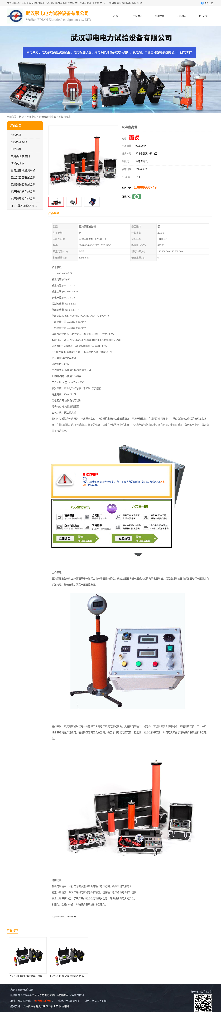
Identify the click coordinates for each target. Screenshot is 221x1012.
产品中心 (137, 16)
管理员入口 (52, 1006)
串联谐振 (16, 149)
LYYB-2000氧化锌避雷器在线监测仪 (28, 976)
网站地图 (64, 1006)
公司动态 (181, 16)
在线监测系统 (19, 142)
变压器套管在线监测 (23, 177)
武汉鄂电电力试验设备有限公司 (52, 995)
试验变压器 (17, 163)
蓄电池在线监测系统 (23, 170)
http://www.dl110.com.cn (64, 916)
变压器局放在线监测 (23, 198)
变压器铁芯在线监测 (23, 184)
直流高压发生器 (47, 116)
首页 (115, 16)
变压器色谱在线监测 (23, 191)
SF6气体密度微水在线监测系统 (29, 205)
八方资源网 (29, 1006)
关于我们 (203, 16)
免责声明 (41, 1006)
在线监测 (16, 134)
